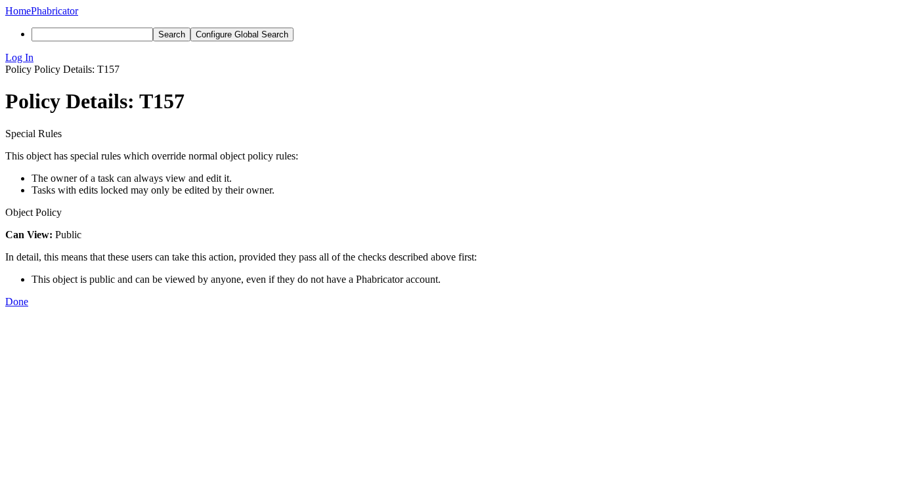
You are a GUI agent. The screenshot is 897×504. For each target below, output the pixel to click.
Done (16, 301)
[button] (448, 58)
